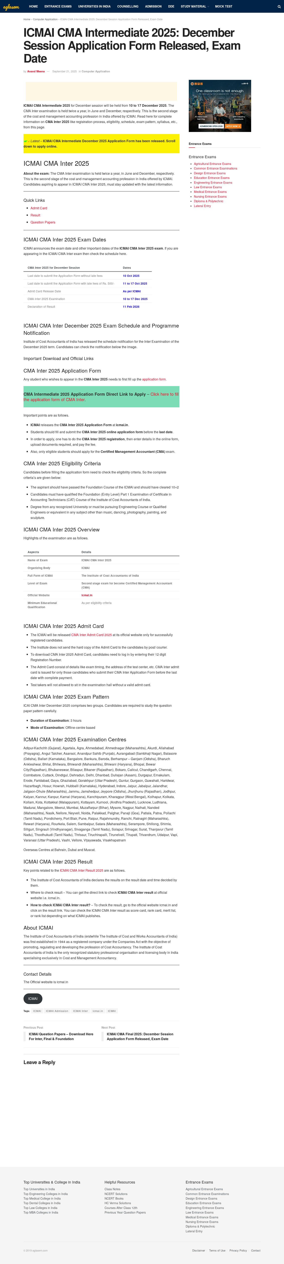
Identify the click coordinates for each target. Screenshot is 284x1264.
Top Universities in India (39, 1189)
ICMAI (32, 998)
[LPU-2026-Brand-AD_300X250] (220, 105)
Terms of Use (217, 1250)
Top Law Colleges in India (40, 1208)
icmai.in (86, 595)
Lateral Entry (202, 206)
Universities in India (94, 6)
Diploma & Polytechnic (208, 201)
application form (154, 379)
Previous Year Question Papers (125, 1212)
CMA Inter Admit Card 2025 (91, 634)
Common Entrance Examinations (215, 168)
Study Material (193, 6)
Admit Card (39, 208)
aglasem (11, 6)
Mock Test (223, 6)
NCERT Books (114, 1198)
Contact (256, 1250)
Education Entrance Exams (212, 178)
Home (33, 6)
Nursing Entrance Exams (210, 196)
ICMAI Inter (80, 1011)
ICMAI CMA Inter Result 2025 (81, 870)
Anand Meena (36, 71)
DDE (171, 6)
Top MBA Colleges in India (40, 1212)
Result (35, 215)
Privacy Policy (238, 1250)
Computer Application (45, 19)
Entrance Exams (58, 6)
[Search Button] (279, 6)
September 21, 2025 (64, 71)
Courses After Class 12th (121, 1208)
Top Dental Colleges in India (42, 1203)
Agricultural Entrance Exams (212, 164)
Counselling (127, 6)
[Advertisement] (101, 91)
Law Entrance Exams (208, 187)
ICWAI (112, 1011)
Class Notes (112, 1189)
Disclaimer (198, 1250)
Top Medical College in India (42, 1198)
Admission (153, 6)
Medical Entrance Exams (210, 192)
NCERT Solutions (116, 1194)
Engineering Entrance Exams (213, 182)
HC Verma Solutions (118, 1203)
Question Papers (43, 222)
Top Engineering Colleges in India (45, 1194)
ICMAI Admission (57, 1011)
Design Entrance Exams (210, 173)
